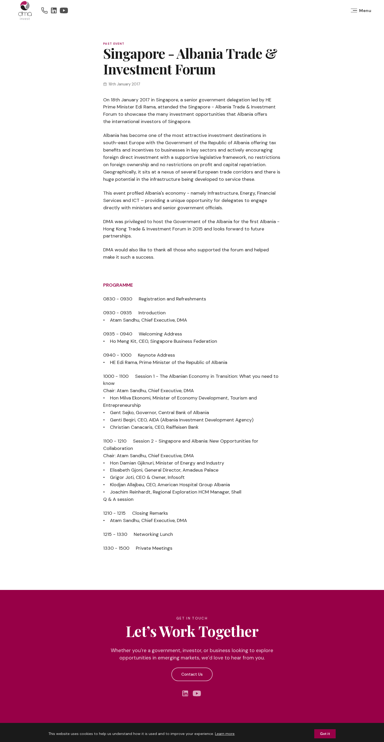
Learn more (225, 733)
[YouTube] (64, 10)
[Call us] (44, 10)
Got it (325, 734)
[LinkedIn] (54, 10)
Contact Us (192, 674)
